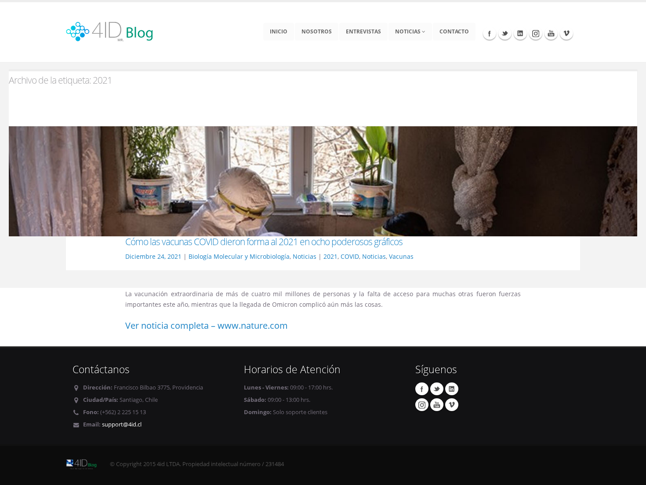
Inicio (278, 31)
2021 (330, 256)
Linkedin (520, 33)
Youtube (551, 33)
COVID (350, 256)
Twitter (505, 33)
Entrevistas (363, 31)
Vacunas (401, 256)
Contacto (454, 31)
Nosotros (316, 31)
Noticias (408, 31)
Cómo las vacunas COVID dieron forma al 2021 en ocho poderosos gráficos (264, 241)
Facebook (489, 33)
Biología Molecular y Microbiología (239, 256)
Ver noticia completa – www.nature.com (206, 325)
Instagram (535, 33)
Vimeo (566, 33)
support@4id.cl (122, 424)
